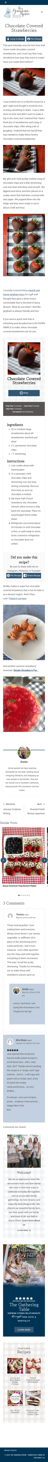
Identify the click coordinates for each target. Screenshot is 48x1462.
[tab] (19, 895)
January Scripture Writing (12, 809)
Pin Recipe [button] (15, 575)
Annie (24, 761)
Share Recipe (33, 575)
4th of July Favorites (15, 1411)
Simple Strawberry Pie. (26, 670)
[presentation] (15, 1366)
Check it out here (17, 598)
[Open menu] (41, 12)
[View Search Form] (6, 2)
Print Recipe (35, 39)
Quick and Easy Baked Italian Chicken (15, 1380)
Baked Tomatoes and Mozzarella (33, 1379)
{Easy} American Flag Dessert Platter (19, 886)
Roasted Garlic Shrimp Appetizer (36, 809)
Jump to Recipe (16, 39)
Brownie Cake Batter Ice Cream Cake (32, 1412)
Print (25, 393)
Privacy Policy (10, 1450)
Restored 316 (39, 1458)
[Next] (44, 860)
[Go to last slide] (3, 860)
